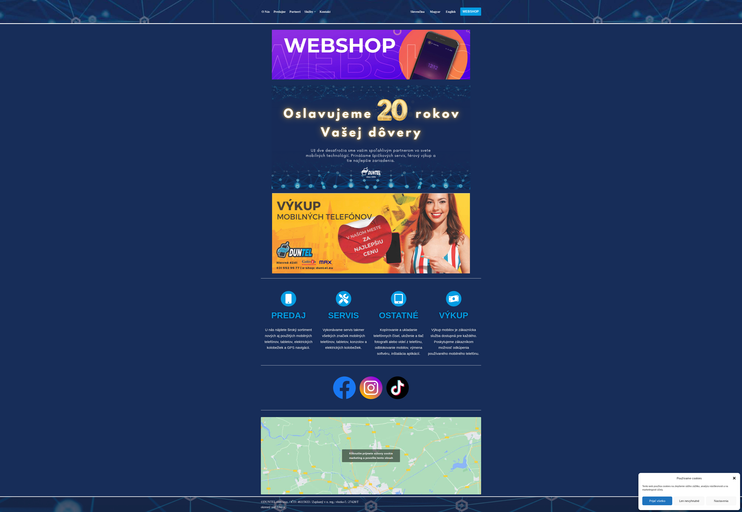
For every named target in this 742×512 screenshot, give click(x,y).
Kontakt (325, 11)
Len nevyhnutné (689, 501)
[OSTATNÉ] (398, 298)
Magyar (435, 11)
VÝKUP (453, 315)
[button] (734, 478)
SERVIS (343, 315)
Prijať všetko (657, 501)
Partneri (294, 11)
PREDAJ (288, 315)
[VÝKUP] (453, 298)
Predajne (280, 11)
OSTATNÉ (398, 315)
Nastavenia (721, 501)
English (451, 11)
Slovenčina (417, 11)
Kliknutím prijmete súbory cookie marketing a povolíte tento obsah (371, 455)
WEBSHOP (471, 11)
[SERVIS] (343, 298)
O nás (266, 11)
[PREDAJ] (288, 298)
